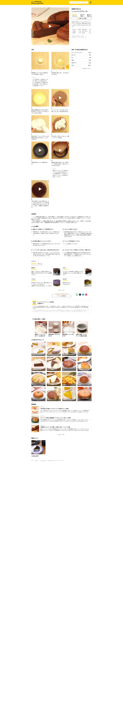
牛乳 (73, 65)
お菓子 (36, 460)
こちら (86, 218)
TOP (32, 460)
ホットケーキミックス (77, 52)
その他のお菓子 (43, 460)
